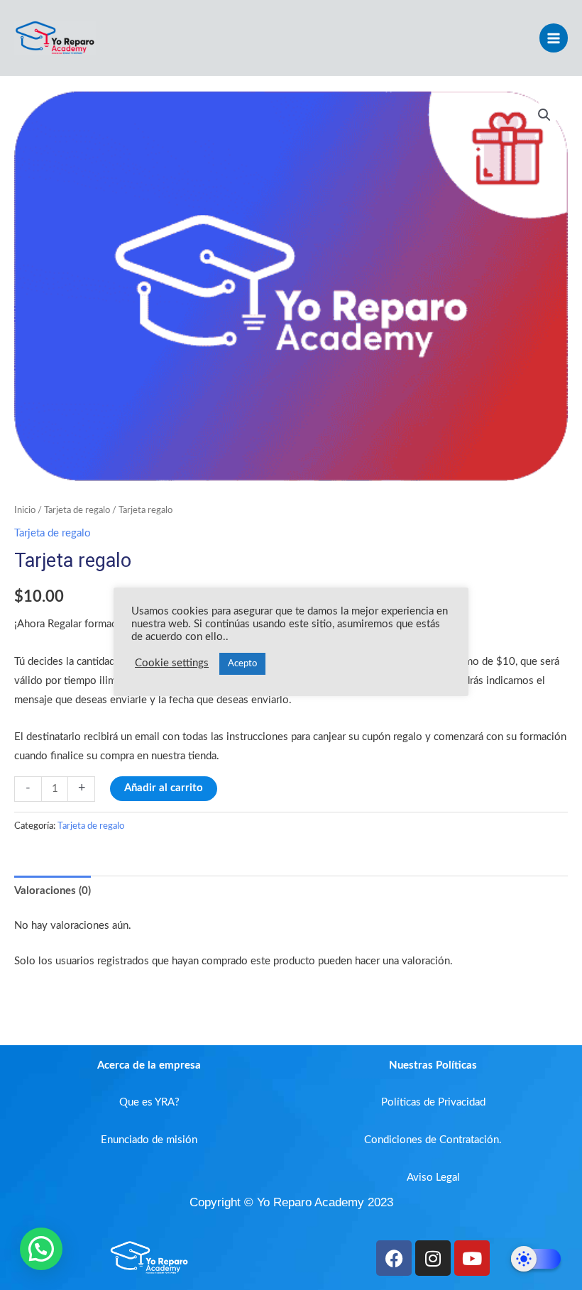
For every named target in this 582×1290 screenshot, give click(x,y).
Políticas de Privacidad (433, 1102)
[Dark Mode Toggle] (536, 1259)
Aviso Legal (433, 1177)
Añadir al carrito (163, 788)
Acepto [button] (242, 663)
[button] (544, 115)
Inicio (24, 510)
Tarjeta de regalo (77, 510)
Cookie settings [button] (172, 663)
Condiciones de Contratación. (433, 1140)
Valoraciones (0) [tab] (52, 891)
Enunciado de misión (149, 1140)
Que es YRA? (149, 1102)
